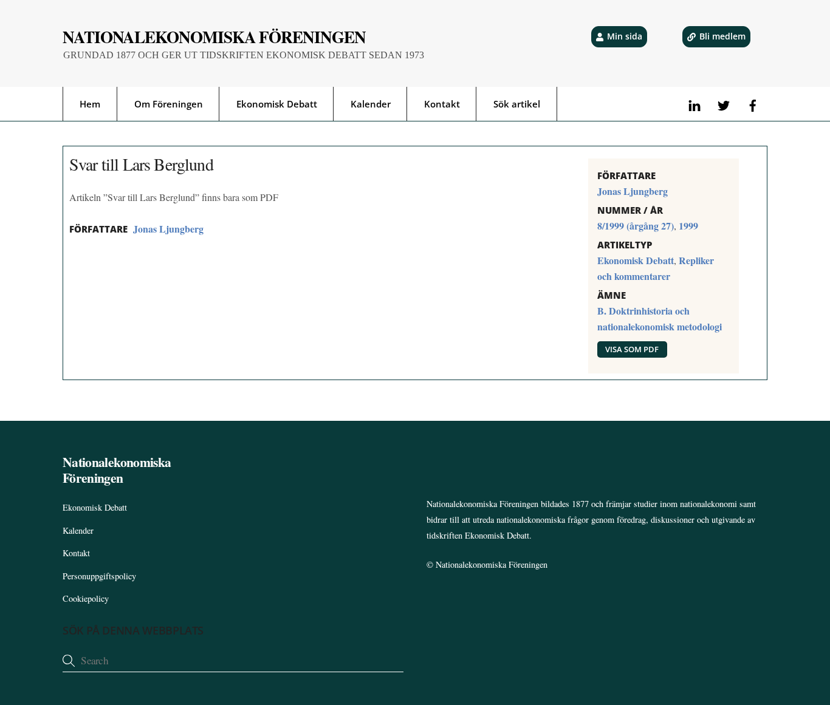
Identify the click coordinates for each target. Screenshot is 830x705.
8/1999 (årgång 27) (635, 226)
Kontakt (442, 104)
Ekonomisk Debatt (276, 104)
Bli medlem (722, 36)
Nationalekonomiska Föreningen (491, 564)
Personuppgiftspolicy (99, 576)
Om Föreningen (168, 104)
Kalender (371, 104)
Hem (90, 104)
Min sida (624, 36)
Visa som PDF (632, 349)
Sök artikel (516, 104)
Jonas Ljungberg (168, 229)
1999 (688, 226)
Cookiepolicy (86, 598)
